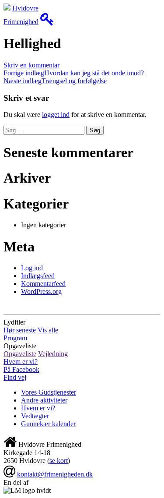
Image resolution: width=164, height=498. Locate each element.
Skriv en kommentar (31, 65)
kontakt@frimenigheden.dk (55, 474)
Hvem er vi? (20, 361)
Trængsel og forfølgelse (55, 81)
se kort (58, 460)
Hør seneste (19, 330)
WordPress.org (41, 291)
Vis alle (48, 330)
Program (15, 338)
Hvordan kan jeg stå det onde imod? (73, 73)
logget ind (56, 114)
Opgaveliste (19, 353)
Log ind (32, 268)
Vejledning (53, 353)
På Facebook (21, 369)
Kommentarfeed (43, 283)
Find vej (14, 377)
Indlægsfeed (38, 275)
